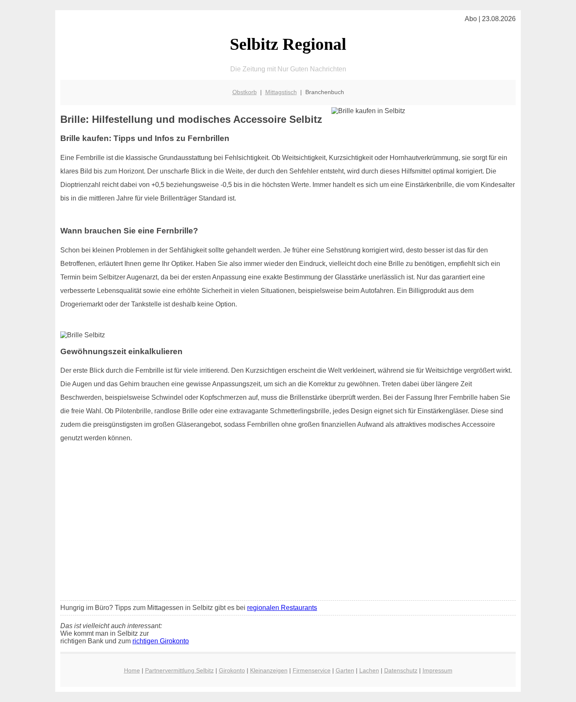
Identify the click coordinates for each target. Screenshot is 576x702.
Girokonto (232, 670)
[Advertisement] (288, 531)
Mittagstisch (281, 92)
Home (132, 670)
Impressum (437, 670)
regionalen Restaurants (282, 607)
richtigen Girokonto (160, 641)
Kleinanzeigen (269, 670)
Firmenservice (312, 670)
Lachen (369, 670)
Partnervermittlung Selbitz (179, 670)
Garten (345, 670)
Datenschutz (400, 670)
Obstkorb (244, 92)
